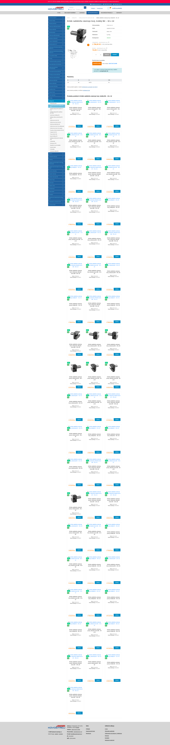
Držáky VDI (51, 101)
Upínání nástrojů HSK (53, 176)
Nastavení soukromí (109, 740)
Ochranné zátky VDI (54, 151)
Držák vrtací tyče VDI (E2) (55, 122)
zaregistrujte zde (104, 71)
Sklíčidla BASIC (52, 32)
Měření (50, 153)
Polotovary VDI (53, 103)
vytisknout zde (86, 90)
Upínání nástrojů (52, 173)
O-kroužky (52, 149)
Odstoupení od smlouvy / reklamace (113, 733)
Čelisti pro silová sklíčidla (54, 77)
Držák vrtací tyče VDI (54, 120)
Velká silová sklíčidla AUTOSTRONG (53, 68)
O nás (58, 12)
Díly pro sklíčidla (52, 29)
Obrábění (51, 194)
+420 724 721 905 (108, 4)
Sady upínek (51, 191)
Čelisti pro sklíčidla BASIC (54, 35)
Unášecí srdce (52, 185)
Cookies (61, 734)
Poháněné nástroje (53, 156)
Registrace (88, 733)
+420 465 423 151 (118, 4)
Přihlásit (88, 729)
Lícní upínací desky (53, 55)
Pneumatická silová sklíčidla (55, 71)
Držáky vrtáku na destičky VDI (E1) (56, 118)
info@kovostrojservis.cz (97, 4)
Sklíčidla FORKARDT (53, 38)
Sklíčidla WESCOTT (53, 44)
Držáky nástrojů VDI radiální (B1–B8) (57, 106)
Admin (56, 734)
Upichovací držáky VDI (54, 115)
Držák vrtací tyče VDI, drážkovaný (57, 126)
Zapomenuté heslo (90, 731)
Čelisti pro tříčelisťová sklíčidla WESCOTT (55, 48)
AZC (53, 734)
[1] (85, 7)
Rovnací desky (52, 20)
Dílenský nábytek (52, 17)
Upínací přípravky (52, 83)
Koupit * (115, 54)
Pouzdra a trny (52, 89)
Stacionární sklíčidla (53, 86)
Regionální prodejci (106, 12)
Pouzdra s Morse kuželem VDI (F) (57, 130)
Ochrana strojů (52, 204)
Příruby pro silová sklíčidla (54, 74)
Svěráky (50, 98)
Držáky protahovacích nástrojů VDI (56, 139)
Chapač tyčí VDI (53, 132)
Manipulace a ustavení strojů (55, 201)
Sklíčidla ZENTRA (52, 23)
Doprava (82, 12)
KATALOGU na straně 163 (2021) (89, 87)
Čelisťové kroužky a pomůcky (55, 61)
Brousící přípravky (53, 171)
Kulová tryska (53, 147)
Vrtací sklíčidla (52, 95)
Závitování (51, 182)
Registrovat (100, 8)
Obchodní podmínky (70, 12)
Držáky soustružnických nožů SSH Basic (56, 167)
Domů (68, 17)
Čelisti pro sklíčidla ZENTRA (55, 26)
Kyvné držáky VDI (53, 136)
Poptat (107, 54)
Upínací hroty (52, 92)
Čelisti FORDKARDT (53, 41)
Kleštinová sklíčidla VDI (55, 124)
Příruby (50, 58)
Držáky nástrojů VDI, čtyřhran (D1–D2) (56, 112)
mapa (77, 727)
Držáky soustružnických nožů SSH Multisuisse (56, 163)
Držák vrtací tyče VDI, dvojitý (56, 128)
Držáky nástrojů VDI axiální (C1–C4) (56, 109)
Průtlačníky (52, 141)
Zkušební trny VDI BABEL (55, 145)
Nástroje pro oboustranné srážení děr (56, 198)
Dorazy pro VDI (53, 143)
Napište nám (97, 63)
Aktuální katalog (93, 12)
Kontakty (119, 12)
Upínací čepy (52, 179)
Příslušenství (52, 188)
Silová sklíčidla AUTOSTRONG (55, 64)
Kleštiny (51, 159)
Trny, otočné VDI (53, 134)
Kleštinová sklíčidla (53, 80)
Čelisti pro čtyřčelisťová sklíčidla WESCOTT (56, 52)
